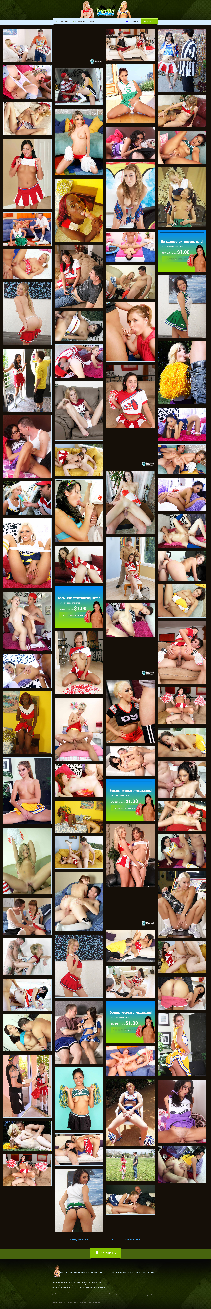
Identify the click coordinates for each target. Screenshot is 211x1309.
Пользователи (63, 1282)
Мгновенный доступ (85, 1282)
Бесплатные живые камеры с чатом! (79, 1272)
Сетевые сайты (63, 21)
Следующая (131, 1239)
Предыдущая (80, 1239)
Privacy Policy (102, 1287)
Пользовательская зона (84, 21)
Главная (54, 1282)
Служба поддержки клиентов (75, 1285)
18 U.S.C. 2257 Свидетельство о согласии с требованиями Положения (75, 1287)
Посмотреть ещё (98, 1282)
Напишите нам (99, 1285)
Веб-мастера (89, 1285)
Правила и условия (58, 1285)
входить (151, 21)
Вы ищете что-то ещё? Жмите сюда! (130, 1272)
